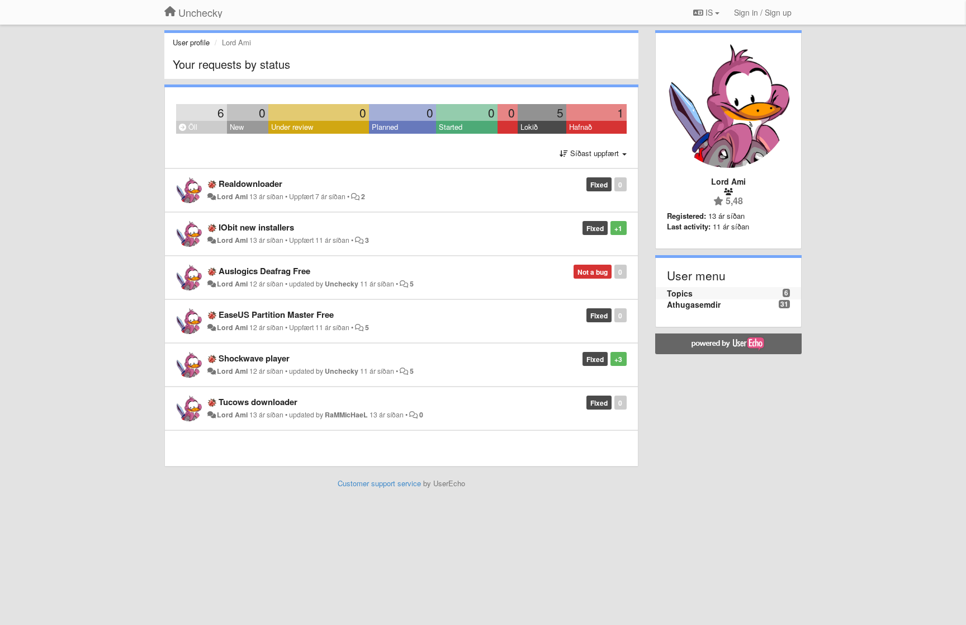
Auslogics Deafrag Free (264, 271)
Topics (680, 293)
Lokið (529, 126)
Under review (292, 126)
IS (709, 12)
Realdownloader (250, 183)
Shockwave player (254, 358)
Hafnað (580, 126)
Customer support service (379, 483)
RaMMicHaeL (346, 415)
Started (450, 126)
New (237, 126)
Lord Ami (232, 196)
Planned (385, 126)
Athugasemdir (694, 304)
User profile (191, 42)
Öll (191, 126)
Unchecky (341, 284)
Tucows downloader (258, 402)
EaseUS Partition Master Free (276, 314)
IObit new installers (256, 227)
